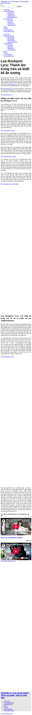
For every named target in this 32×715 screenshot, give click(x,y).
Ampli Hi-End (11, 15)
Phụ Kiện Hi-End (12, 17)
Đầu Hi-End (11, 14)
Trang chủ (7, 9)
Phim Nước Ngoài (9, 31)
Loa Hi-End (11, 12)
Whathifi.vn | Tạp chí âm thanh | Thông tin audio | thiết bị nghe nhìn (15, 695)
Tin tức (6, 28)
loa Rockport (11, 84)
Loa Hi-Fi (10, 20)
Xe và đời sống (8, 29)
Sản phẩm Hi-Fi (8, 19)
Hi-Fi (5, 26)
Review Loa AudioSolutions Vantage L (12, 537)
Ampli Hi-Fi (11, 23)
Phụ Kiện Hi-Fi (12, 25)
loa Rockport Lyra (8, 88)
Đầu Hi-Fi (10, 22)
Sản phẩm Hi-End (9, 11)
